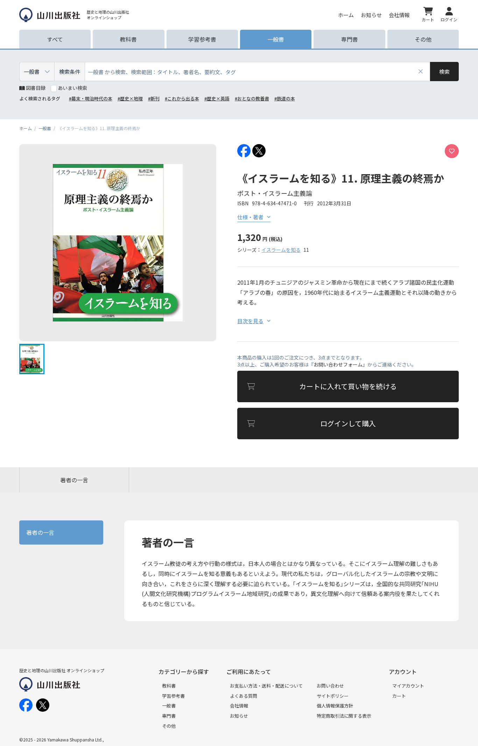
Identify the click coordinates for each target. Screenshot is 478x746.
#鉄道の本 (284, 98)
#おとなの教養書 (252, 98)
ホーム (346, 15)
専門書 (169, 715)
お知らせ (371, 15)
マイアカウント (408, 685)
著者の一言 (74, 480)
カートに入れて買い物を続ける (348, 386)
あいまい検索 (72, 87)
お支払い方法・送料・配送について (266, 685)
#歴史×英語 (217, 98)
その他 (169, 726)
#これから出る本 (182, 98)
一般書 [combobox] (32, 71)
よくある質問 (243, 695)
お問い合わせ (330, 685)
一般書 (169, 705)
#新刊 (154, 98)
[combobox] (257, 71)
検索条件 (69, 71)
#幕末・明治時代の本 (90, 98)
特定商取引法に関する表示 (344, 715)
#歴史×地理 (130, 98)
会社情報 (399, 15)
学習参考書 (173, 695)
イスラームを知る (281, 249)
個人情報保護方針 (335, 705)
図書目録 (35, 87)
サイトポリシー (333, 695)
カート (399, 695)
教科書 (169, 685)
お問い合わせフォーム (338, 364)
